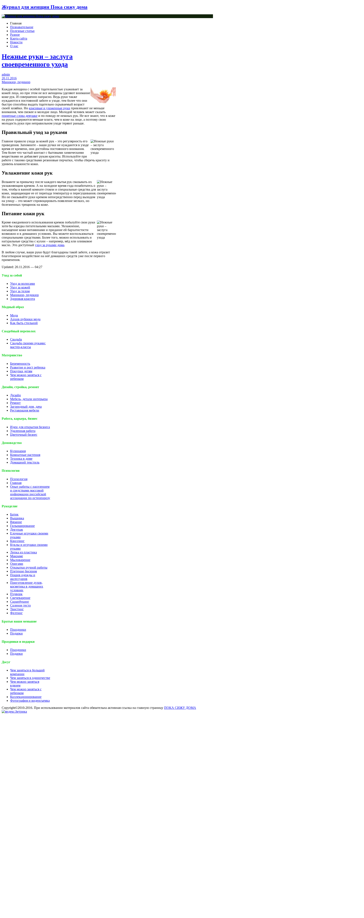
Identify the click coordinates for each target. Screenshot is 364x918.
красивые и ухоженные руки (49, 108)
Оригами (16, 563)
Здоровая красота (22, 299)
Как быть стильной (24, 323)
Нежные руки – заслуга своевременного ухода (37, 60)
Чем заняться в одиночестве (30, 678)
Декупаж (16, 529)
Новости (16, 42)
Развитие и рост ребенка (27, 367)
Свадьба (16, 339)
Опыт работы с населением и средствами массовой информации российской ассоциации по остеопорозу (30, 492)
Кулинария (18, 451)
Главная (15, 483)
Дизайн (15, 395)
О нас (14, 46)
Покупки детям (21, 371)
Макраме (16, 556)
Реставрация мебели (24, 410)
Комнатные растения (25, 455)
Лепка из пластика (23, 552)
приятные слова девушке (19, 116)
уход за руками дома (49, 245)
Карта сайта (18, 38)
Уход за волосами (22, 283)
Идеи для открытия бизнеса (30, 427)
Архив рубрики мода (25, 319)
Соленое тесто (20, 605)
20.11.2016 (9, 78)
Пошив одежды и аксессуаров (22, 577)
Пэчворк (16, 594)
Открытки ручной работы (28, 567)
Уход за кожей (20, 287)
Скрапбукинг (19, 601)
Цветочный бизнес (23, 434)
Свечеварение (20, 598)
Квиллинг (17, 541)
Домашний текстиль (24, 462)
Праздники (18, 629)
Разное (15, 34)
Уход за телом (20, 291)
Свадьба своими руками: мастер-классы (28, 345)
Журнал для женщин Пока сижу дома (44, 7)
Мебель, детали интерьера (29, 399)
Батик (14, 514)
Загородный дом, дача (26, 406)
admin (6, 74)
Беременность (20, 363)
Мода (14, 315)
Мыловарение (20, 560)
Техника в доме (21, 458)
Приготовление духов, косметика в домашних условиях (26, 586)
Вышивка (17, 518)
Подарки (16, 633)
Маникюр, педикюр (16, 82)
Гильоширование (22, 526)
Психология (18, 479)
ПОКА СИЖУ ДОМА (180, 708)
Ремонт (15, 403)
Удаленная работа (22, 431)
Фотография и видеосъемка (30, 700)
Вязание (16, 522)
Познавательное (21, 27)
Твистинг (17, 609)
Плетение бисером (23, 571)
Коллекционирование (25, 697)
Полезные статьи (22, 31)
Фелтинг (16, 613)
